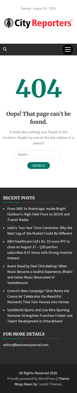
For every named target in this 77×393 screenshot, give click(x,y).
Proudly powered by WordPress (31, 378)
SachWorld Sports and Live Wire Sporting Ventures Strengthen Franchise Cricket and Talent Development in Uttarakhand (39, 315)
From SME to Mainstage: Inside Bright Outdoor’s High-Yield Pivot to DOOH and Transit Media (38, 214)
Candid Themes (50, 384)
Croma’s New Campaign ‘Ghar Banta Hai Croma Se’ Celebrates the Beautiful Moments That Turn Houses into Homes (38, 296)
